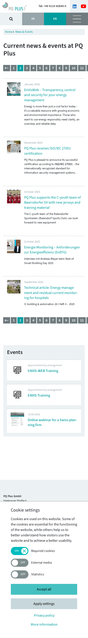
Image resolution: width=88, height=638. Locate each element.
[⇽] (6, 68)
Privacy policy (44, 615)
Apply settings (44, 603)
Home (8, 32)
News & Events (24, 32)
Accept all (44, 589)
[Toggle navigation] (77, 19)
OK (11, 19)
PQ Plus (17, 6)
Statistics (37, 574)
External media (41, 563)
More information (44, 624)
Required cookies (43, 551)
